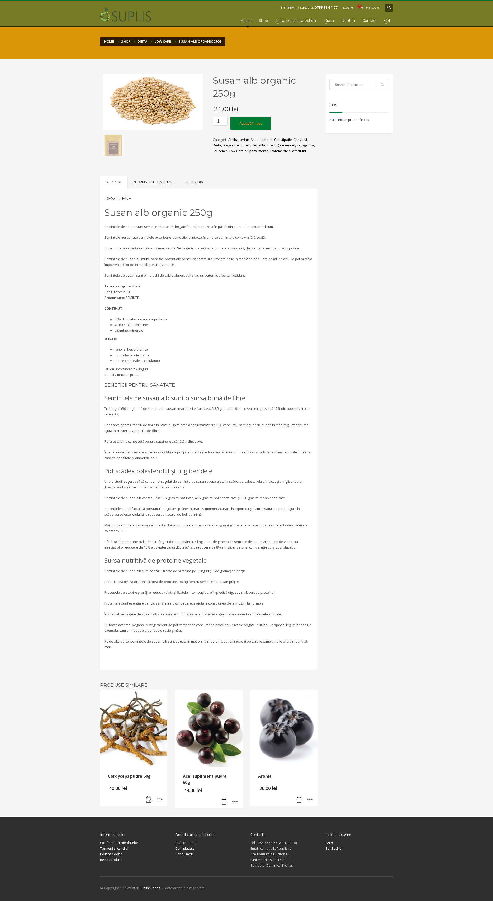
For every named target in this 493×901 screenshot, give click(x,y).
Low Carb (236, 150)
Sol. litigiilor (334, 848)
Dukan (228, 145)
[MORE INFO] (160, 799)
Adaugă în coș (250, 123)
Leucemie (220, 150)
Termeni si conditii (114, 848)
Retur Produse (111, 859)
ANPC (330, 842)
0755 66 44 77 (326, 8)
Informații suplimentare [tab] (153, 182)
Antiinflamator (262, 139)
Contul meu (184, 854)
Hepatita (258, 145)
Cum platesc (184, 848)
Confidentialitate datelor (119, 842)
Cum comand (185, 842)
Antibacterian (238, 139)
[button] (149, 799)
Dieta (217, 145)
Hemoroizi (242, 145)
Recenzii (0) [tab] (194, 182)
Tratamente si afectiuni (288, 150)
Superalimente (256, 150)
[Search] (382, 84)
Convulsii (300, 139)
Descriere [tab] (114, 182)
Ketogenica (305, 145)
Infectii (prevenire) (281, 145)
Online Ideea (151, 888)
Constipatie (283, 139)
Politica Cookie (111, 854)
